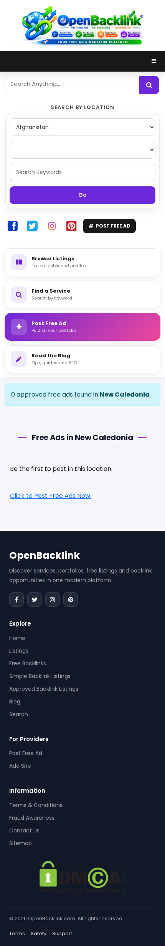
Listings (18, 651)
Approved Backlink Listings (43, 689)
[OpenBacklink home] (82, 25)
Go (82, 195)
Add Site (20, 766)
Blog (14, 701)
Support (62, 933)
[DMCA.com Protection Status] (83, 876)
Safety (38, 933)
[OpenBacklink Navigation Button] (154, 61)
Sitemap (20, 843)
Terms (17, 933)
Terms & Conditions (36, 805)
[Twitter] (34, 599)
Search (18, 714)
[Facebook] (16, 599)
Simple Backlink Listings (40, 676)
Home (17, 638)
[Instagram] (52, 599)
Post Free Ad (25, 753)
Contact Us (24, 830)
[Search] (149, 85)
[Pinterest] (70, 599)
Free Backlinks (27, 663)
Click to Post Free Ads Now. (50, 495)
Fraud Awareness (31, 818)
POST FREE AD (113, 226)
